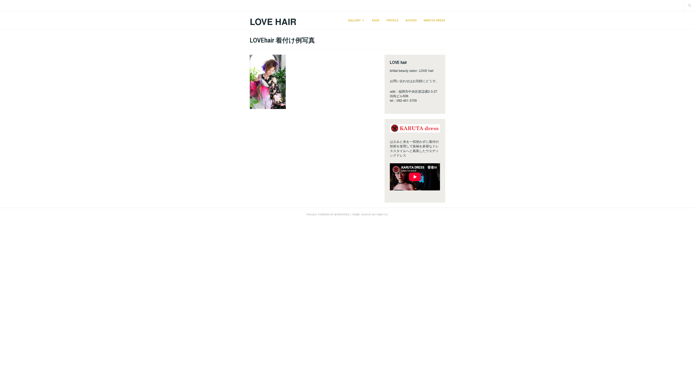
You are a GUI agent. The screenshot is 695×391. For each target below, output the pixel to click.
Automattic (380, 214)
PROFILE (393, 20)
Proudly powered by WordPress (327, 214)
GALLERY (354, 20)
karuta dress (434, 20)
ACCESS (411, 20)
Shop (376, 20)
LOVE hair (273, 21)
